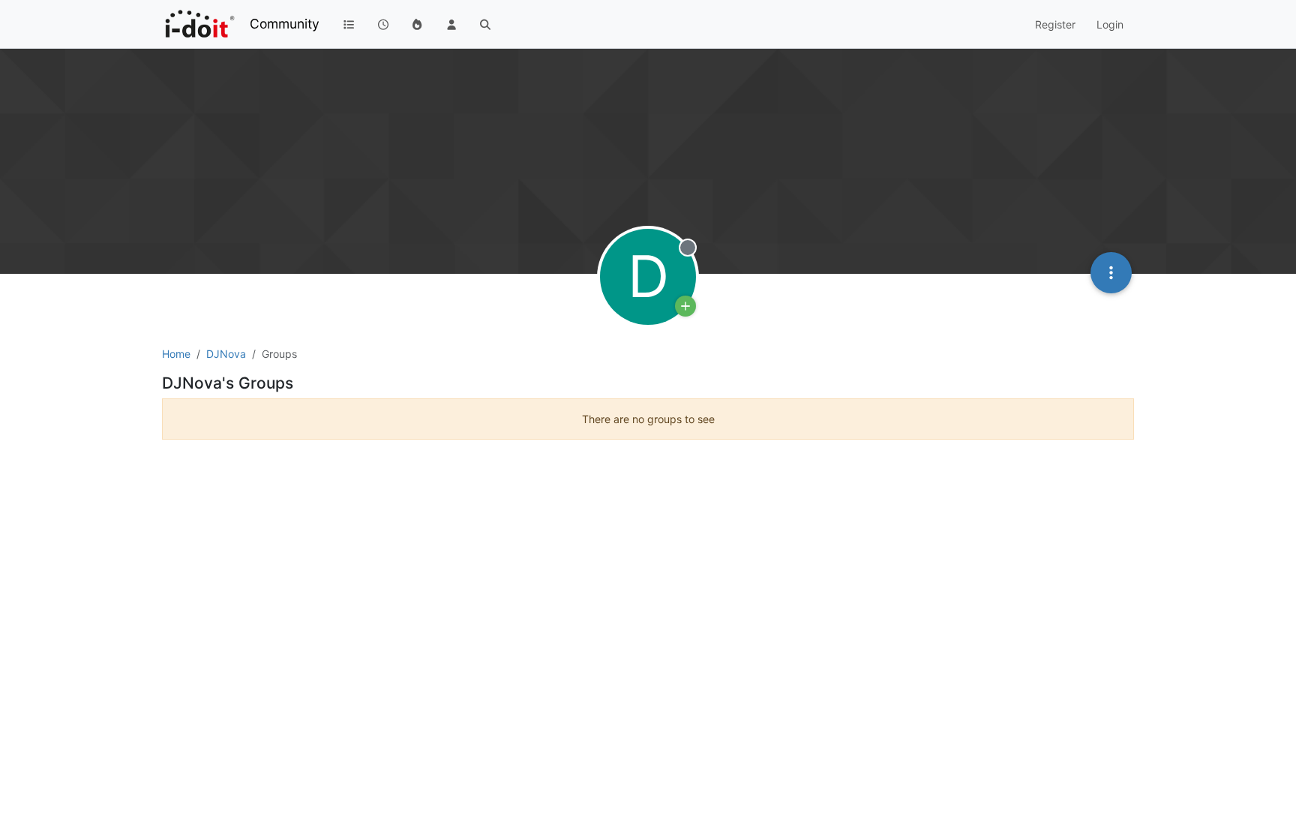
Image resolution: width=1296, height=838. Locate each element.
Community (285, 24)
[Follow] (685, 306)
